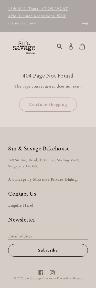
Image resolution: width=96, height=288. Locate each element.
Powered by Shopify (69, 278)
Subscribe (48, 250)
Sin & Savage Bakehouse (40, 278)
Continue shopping (48, 104)
